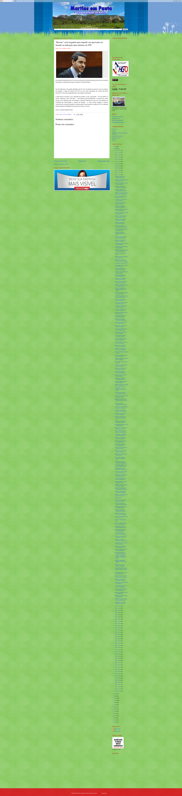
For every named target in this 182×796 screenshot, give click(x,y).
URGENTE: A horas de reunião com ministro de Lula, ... (121, 485)
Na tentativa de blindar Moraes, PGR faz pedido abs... (121, 365)
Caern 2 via (114, 129)
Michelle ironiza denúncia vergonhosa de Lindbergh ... (121, 319)
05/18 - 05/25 (118, 649)
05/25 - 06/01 (118, 647)
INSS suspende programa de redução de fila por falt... (120, 530)
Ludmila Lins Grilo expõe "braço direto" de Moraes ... (121, 359)
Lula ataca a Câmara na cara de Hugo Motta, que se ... (121, 482)
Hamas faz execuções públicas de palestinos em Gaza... (121, 495)
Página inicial (82, 161)
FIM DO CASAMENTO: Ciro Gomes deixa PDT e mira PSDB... (121, 289)
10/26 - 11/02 (118, 170)
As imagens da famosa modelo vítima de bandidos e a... (121, 306)
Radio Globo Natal (116, 118)
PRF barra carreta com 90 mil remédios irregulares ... (120, 451)
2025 (115, 148)
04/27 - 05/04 (118, 656)
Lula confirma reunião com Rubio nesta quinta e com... (120, 527)
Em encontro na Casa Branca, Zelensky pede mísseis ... (120, 279)
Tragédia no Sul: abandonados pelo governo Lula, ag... (121, 500)
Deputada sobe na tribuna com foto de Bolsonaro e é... (121, 507)
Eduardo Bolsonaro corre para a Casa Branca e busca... (121, 573)
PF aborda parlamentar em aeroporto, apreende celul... (120, 553)
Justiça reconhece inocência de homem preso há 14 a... (121, 448)
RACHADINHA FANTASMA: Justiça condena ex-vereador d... (121, 569)
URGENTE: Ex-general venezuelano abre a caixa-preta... (120, 233)
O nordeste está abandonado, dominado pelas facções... (120, 492)
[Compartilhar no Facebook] (81, 114)
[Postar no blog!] (78, 114)
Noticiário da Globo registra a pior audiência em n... (120, 441)
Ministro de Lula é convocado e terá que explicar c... (121, 375)
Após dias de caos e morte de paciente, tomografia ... (120, 414)
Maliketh (99, 793)
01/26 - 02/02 (118, 684)
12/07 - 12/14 (118, 157)
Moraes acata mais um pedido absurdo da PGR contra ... (120, 237)
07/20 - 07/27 (118, 630)
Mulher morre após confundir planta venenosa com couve (121, 576)
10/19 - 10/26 (118, 172)
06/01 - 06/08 (118, 645)
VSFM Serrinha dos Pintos (117, 116)
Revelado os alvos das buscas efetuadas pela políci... (120, 299)
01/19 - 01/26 (118, 686)
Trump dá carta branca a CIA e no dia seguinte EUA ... (121, 244)
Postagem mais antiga (103, 161)
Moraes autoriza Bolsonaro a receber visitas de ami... (120, 275)
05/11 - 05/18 (118, 651)
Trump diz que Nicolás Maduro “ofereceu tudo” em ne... (121, 282)
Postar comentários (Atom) (63, 164)
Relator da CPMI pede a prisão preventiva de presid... (121, 550)
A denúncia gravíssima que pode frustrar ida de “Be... (121, 180)
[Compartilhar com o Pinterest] (82, 114)
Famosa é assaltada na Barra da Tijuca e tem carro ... (121, 355)
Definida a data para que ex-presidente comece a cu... (120, 602)
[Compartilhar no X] (79, 114)
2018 (115, 707)
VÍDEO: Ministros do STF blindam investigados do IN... (121, 469)
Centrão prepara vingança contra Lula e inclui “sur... (121, 517)
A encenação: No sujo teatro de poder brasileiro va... (121, 200)
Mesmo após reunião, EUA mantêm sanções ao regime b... (121, 226)
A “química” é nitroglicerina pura (120, 254)
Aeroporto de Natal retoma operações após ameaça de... (121, 190)
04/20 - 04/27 (118, 658)
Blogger (108, 793)
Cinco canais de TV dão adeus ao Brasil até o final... (121, 313)
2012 (115, 720)
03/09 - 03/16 (118, 671)
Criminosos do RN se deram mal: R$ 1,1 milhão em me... (121, 210)
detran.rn (114, 140)
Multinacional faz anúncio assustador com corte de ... (120, 378)
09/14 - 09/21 (118, 612)
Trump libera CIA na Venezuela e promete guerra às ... (121, 543)
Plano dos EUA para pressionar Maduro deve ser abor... (121, 428)
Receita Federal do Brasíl (117, 136)
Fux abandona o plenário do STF (121, 263)
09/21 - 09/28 (118, 610)
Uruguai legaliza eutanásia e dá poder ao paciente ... (121, 332)
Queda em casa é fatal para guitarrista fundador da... (120, 206)
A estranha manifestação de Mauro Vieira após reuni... (120, 269)
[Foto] (82, 64)
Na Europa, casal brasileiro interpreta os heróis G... (120, 223)
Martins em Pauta (117, 729)
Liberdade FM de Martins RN (118, 122)
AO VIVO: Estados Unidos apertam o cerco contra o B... (121, 410)
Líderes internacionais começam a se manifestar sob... (121, 229)
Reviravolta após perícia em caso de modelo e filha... (121, 593)
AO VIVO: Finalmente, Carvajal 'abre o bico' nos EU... (121, 293)
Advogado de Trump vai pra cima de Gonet (121, 352)
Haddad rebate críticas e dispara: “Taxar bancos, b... (121, 596)
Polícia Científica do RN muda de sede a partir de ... (121, 583)
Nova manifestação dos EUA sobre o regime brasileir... (120, 479)
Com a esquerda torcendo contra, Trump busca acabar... (121, 303)
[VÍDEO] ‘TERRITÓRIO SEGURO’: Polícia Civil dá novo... (121, 561)
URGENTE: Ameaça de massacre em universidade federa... (121, 250)
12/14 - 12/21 (118, 155)
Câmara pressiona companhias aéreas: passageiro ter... (121, 339)
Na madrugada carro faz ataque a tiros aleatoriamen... (121, 265)
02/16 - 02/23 (118, 678)
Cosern (113, 131)
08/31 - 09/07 (118, 617)
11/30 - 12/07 (118, 159)
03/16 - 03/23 (118, 669)
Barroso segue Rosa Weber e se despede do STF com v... (121, 196)
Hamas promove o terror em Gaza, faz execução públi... (120, 349)
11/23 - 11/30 (118, 161)
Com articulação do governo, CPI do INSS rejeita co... (121, 425)
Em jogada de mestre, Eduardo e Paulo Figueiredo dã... (121, 475)
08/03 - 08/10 (118, 625)
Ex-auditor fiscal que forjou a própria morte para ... (120, 203)
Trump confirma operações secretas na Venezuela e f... (120, 372)
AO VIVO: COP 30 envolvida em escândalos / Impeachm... (121, 407)
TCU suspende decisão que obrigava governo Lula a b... (121, 393)
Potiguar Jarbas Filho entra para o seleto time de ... (121, 454)
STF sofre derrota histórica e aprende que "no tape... (120, 369)
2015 (115, 713)
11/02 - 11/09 (118, 168)
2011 (115, 722)
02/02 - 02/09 (118, 682)
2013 (115, 717)
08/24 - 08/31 (118, 619)
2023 (115, 696)
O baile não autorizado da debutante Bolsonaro (120, 177)
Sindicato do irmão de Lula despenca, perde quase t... (120, 346)
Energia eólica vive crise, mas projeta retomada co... (120, 326)
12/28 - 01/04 (118, 150)
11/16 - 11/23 (118, 163)
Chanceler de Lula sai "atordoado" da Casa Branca (121, 404)
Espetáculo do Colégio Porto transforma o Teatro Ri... (120, 421)
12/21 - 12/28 (118, 152)
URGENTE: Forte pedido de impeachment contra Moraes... (121, 488)
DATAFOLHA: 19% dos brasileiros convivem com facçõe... (120, 389)
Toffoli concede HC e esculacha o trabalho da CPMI (121, 257)
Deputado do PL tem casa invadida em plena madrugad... (121, 260)
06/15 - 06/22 (118, 641)
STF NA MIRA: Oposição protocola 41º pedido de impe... (120, 458)
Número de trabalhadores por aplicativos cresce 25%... (120, 309)
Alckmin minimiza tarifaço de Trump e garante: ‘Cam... (121, 216)
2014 (115, 715)
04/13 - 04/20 (118, 660)
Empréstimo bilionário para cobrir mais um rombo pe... (120, 513)
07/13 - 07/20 (118, 632)
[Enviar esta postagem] (74, 114)
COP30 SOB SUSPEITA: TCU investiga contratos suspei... (121, 465)
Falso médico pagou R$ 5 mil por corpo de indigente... (121, 183)
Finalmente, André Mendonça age (120, 520)
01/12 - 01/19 (118, 689)
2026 (115, 146)
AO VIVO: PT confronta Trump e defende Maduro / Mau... (121, 296)
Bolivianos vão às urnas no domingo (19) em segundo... (121, 187)
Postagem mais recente (60, 161)
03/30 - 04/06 (118, 665)
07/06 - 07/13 (118, 634)
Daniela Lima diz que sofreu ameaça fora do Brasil (120, 316)
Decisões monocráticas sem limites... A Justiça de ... (120, 240)
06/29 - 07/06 (118, 636)
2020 (115, 702)
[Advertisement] (121, 777)
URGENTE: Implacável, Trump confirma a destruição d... (121, 599)
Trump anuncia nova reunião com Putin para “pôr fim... (121, 396)
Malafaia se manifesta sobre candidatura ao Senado (120, 438)
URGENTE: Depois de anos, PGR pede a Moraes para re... (121, 385)
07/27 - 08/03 (118, 627)
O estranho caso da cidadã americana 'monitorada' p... (120, 510)
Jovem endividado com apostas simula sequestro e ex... (121, 589)
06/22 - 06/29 (118, 638)
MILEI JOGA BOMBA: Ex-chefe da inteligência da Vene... (121, 285)
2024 (115, 694)
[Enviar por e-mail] (77, 114)
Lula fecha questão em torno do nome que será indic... (121, 342)
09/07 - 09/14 (118, 614)
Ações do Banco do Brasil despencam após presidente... (121, 462)
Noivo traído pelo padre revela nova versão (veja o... (121, 323)
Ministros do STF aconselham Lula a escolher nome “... (120, 523)
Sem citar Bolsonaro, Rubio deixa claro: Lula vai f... (120, 336)
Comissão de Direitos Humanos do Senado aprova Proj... (121, 329)
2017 (115, 709)
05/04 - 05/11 (118, 654)
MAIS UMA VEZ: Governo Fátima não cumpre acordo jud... (120, 418)
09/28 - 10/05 (118, 608)
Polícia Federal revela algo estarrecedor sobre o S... (120, 444)
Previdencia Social (116, 138)
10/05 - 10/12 (118, 606)
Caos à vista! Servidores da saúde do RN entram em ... (121, 213)
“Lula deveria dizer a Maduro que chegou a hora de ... (121, 272)
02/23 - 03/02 (118, 676)
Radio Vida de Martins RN (117, 120)
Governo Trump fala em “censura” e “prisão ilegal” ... (121, 533)
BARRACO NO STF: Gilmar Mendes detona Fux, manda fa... (121, 400)
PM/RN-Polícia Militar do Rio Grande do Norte (119, 133)
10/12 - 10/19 (118, 174)
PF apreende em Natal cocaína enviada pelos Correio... (121, 536)
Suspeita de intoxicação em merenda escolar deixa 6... (120, 579)
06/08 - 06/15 (118, 643)
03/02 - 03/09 (118, 673)
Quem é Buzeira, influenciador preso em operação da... (121, 586)
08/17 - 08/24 (118, 621)
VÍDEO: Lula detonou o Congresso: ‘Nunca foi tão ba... (121, 540)
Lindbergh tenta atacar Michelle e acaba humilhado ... (121, 247)
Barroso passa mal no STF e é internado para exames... (120, 546)
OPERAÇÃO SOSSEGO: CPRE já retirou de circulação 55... (121, 193)
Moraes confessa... (118, 498)
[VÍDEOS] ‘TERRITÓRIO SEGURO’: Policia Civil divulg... (120, 557)
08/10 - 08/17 (118, 623)
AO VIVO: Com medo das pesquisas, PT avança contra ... (121, 504)
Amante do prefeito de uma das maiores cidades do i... (121, 382)
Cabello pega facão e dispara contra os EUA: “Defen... (120, 219)
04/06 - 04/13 (118, 662)
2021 (115, 700)
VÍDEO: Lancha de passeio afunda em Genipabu (120, 565)
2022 (115, 698)
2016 (115, 711)
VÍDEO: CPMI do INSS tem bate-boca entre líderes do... (121, 431)
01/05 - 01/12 (118, 691)
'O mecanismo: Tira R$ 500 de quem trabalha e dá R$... (121, 435)
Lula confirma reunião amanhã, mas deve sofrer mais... (121, 472)
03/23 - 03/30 (118, 667)
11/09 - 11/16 (118, 166)
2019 (115, 704)
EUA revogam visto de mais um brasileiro (121, 362)
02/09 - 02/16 (118, 680)
